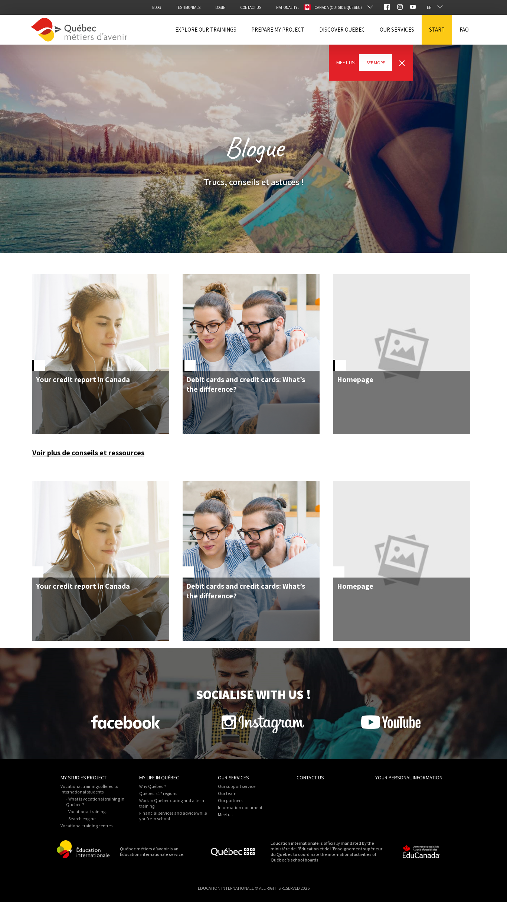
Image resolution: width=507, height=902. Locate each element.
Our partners (230, 800)
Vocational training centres (86, 825)
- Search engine (80, 818)
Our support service (236, 786)
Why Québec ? (152, 786)
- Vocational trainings (86, 811)
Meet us (225, 814)
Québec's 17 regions (158, 793)
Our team (227, 793)
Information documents (241, 807)
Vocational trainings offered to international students (89, 789)
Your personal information (408, 777)
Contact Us (310, 777)
